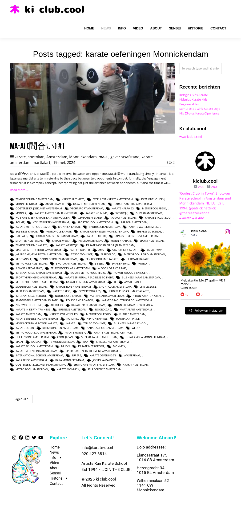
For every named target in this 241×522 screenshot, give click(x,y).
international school (31, 296)
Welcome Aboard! (157, 437)
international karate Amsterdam (39, 272)
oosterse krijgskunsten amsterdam (40, 364)
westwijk (122, 213)
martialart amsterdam (136, 309)
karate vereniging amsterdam (36, 351)
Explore (58, 437)
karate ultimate (73, 199)
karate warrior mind (143, 226)
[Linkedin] (27, 437)
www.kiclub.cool (190, 137)
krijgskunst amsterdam (112, 341)
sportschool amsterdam (95, 222)
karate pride (61, 291)
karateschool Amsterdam (105, 328)
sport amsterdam (152, 240)
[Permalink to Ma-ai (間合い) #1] (92, 132)
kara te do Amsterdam (31, 360)
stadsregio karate (125, 250)
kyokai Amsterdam (136, 364)
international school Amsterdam (39, 355)
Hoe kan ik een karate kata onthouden (42, 217)
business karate (26, 231)
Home (55, 447)
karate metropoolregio (33, 226)
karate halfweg (123, 208)
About (55, 468)
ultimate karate (137, 259)
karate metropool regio (87, 272)
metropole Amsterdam (32, 263)
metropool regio (98, 314)
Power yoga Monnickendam (145, 337)
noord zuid (103, 309)
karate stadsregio (158, 217)
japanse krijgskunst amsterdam (137, 236)
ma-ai (103, 156)
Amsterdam (56, 156)
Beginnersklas (189, 104)
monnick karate (69, 226)
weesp (136, 328)
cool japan (65, 337)
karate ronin (25, 328)
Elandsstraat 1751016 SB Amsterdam (155, 457)
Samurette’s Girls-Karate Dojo (199, 108)
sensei (99, 263)
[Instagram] (14, 437)
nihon (65, 346)
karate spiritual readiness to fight (88, 277)
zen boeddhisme (94, 323)
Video (54, 463)
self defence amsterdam (104, 369)
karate (20, 156)
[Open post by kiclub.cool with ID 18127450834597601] (205, 258)
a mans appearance (29, 268)
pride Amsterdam (90, 240)
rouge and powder (79, 300)
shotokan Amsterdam (71, 263)
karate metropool (91, 346)
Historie (56, 478)
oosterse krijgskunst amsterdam (39, 208)
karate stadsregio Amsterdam (57, 236)
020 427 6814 (94, 453)
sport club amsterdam (115, 286)
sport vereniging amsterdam (36, 277)
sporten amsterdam (30, 240)
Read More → (19, 190)
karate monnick (68, 369)
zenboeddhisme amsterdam (34, 199)
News (54, 452)
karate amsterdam (28, 314)
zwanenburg (120, 263)
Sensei (55, 473)
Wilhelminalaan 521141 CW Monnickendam (153, 485)
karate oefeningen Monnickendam (104, 231)
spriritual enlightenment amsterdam (92, 351)
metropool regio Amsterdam (144, 254)
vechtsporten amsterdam (51, 222)
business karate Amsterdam (141, 277)
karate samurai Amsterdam (133, 204)
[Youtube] (40, 437)
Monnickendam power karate (36, 323)
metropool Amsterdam (32, 369)
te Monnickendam (61, 341)
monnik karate (121, 240)
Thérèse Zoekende (149, 231)
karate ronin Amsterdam (73, 286)
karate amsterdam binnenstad (56, 213)
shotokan (36, 156)
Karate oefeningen (103, 355)
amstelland (132, 282)
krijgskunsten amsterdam (60, 328)
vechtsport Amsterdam (86, 208)
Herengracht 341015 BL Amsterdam (155, 470)
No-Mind (72, 318)
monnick (119, 346)
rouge (20, 222)
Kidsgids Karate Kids (193, 99)
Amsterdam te (55, 204)
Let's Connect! (97, 437)
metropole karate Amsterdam (37, 282)
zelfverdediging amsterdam (70, 268)
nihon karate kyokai (147, 296)
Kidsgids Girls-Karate (193, 95)
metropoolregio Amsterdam (36, 332)
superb (76, 355)
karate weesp (61, 240)
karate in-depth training (33, 309)
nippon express (97, 318)
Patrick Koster (79, 250)
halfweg (22, 236)
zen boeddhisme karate (102, 259)
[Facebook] (21, 437)
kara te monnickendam (89, 204)
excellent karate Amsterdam (113, 199)
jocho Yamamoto (104, 360)
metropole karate (59, 231)
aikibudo (57, 305)
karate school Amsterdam (34, 346)
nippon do (108, 254)
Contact (56, 483)
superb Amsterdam (149, 213)
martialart (41, 162)
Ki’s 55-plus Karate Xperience (199, 113)
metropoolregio (154, 208)
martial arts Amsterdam (107, 296)
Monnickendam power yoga (133, 305)
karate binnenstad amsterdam (37, 318)
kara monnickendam (69, 360)
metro (142, 263)
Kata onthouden (153, 199)
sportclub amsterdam (104, 226)
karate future (96, 236)
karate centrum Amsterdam (85, 282)
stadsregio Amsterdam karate (37, 300)
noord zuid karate (68, 296)
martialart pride (128, 318)
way (85, 341)
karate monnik (74, 332)
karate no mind (96, 213)
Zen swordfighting (29, 305)
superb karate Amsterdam (99, 337)
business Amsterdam (72, 309)
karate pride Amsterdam (88, 305)
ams (101, 250)
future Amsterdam (132, 314)
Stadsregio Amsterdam (32, 286)
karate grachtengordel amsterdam (126, 300)
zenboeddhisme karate (31, 245)
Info (53, 457)
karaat (36, 341)
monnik (21, 213)
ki (114, 282)
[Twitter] (34, 437)
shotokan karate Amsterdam (94, 364)
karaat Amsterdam (123, 217)
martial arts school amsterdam (38, 250)
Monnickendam (83, 156)
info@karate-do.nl (97, 447)
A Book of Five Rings (112, 268)
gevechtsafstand (125, 156)
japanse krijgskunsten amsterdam (39, 254)
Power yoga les (89, 291)
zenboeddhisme (81, 254)
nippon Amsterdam (134, 222)
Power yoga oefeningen (130, 272)
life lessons (148, 286)
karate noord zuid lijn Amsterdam (110, 245)
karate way (153, 250)
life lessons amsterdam (32, 337)
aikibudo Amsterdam (30, 291)
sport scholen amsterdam (58, 259)
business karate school (130, 323)
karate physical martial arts (129, 291)
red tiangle (24, 259)
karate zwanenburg (64, 314)
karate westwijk (67, 245)
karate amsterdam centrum (113, 332)
